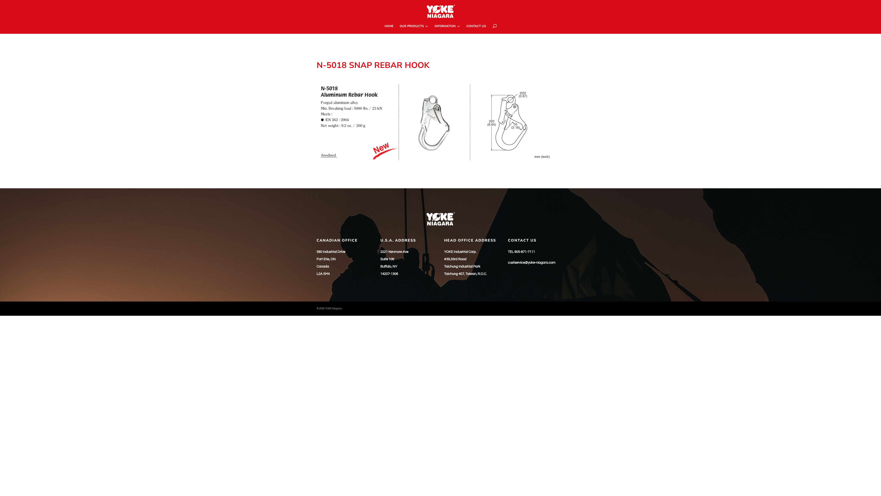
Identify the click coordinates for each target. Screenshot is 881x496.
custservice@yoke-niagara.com (531, 262)
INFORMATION (445, 26)
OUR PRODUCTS (412, 26)
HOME (389, 26)
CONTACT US (476, 26)
